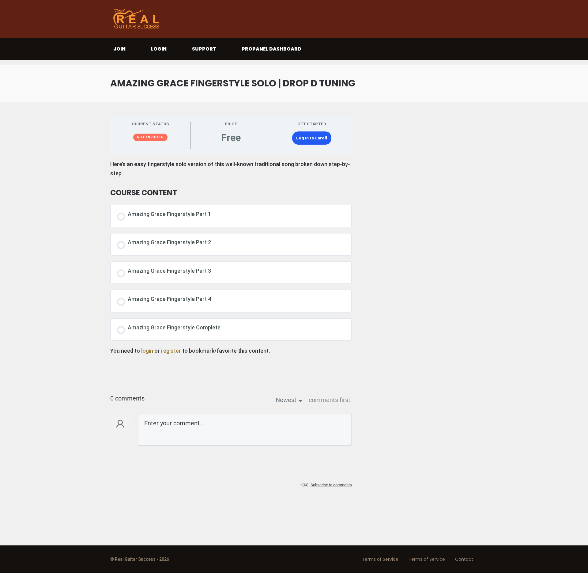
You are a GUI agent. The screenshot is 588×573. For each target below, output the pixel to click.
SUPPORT (204, 48)
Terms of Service (380, 559)
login (147, 350)
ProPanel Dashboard (271, 48)
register (171, 350)
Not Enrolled (150, 137)
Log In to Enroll (311, 137)
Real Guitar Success (137, 19)
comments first (329, 400)
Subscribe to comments (331, 485)
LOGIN (159, 48)
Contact (464, 559)
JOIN (119, 48)
